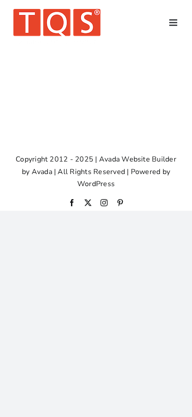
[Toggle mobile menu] (174, 22)
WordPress (96, 184)
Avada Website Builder (137, 159)
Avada (42, 172)
